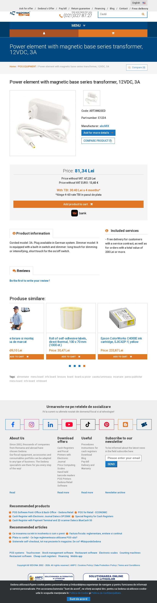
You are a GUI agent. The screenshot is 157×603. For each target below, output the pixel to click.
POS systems (17, 553)
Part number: (89, 117)
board (70, 376)
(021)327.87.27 (78, 15)
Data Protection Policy (105, 565)
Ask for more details (96, 132)
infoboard (41, 381)
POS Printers (64, 479)
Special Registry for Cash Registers (94, 516)
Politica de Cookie (78, 593)
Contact (123, 8)
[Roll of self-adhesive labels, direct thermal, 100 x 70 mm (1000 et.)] (71, 318)
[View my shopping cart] (112, 33)
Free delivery (140, 8)
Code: (85, 110)
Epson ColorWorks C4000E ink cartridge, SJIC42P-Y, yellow (121, 340)
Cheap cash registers (45, 556)
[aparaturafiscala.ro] (31, 13)
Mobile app (76, 556)
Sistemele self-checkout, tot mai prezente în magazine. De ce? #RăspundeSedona (56, 541)
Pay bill (63, 8)
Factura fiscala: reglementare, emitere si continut (96, 533)
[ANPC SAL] (51, 578)
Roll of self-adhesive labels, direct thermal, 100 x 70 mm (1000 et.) (68, 342)
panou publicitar (133, 376)
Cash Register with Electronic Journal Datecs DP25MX (41, 516)
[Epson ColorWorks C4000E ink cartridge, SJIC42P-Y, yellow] (122, 318)
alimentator (23, 376)
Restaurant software (86, 553)
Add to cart (69, 356)
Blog (112, 8)
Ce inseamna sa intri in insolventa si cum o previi (38, 533)
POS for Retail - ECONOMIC (92, 512)
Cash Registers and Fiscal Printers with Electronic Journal (65, 455)
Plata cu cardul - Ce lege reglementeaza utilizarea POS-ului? (44, 537)
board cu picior (83, 376)
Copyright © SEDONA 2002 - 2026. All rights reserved (43, 565)
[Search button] (143, 14)
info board (50, 376)
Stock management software (57, 553)
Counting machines (130, 553)
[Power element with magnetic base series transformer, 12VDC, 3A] (91, 98)
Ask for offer (26, 8)
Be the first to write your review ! (30, 280)
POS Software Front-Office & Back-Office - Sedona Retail (42, 512)
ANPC (73, 565)
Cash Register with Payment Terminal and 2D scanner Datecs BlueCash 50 (52, 520)
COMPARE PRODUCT (96, 140)
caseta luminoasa (102, 376)
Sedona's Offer (46, 8)
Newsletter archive (115, 492)
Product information (33, 233)
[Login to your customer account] (44, 33)
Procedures (87, 444)
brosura (61, 376)
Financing (100, 8)
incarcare (118, 376)
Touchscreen (33, 553)
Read (12, 492)
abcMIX (104, 126)
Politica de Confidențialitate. (106, 593)
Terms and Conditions (129, 565)
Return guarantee (80, 8)
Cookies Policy (85, 565)
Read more (63, 492)
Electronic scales (108, 553)
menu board (37, 376)
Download (86, 454)
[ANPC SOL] (106, 578)
